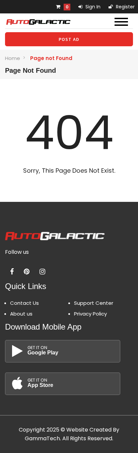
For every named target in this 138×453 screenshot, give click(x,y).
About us (21, 313)
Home (12, 58)
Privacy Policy (90, 313)
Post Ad (69, 39)
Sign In (92, 6)
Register (125, 6)
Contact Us (24, 302)
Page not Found (51, 58)
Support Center (93, 302)
